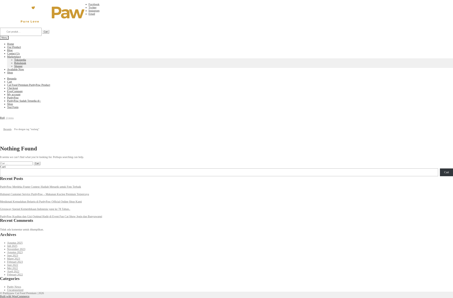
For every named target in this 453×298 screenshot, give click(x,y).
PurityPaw (13, 97)
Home (10, 43)
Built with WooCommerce (14, 296)
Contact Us (13, 53)
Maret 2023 (13, 258)
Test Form (12, 107)
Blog (10, 50)
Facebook (93, 4)
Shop (10, 72)
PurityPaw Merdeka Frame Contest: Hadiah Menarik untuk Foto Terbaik (40, 186)
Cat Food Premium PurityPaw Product (28, 84)
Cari (46, 31)
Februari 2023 (15, 261)
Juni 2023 (12, 255)
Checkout (12, 88)
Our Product (14, 47)
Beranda (11, 78)
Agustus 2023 (15, 252)
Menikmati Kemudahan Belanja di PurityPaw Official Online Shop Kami (41, 201)
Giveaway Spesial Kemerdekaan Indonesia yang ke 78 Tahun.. (35, 209)
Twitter (92, 7)
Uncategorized (15, 289)
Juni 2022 (12, 265)
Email (91, 13)
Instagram (93, 10)
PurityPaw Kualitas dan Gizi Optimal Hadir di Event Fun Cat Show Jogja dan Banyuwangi (51, 216)
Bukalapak (20, 63)
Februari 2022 (15, 274)
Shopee (18, 66)
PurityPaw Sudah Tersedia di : (24, 100)
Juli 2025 (12, 245)
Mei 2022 (12, 268)
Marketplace (14, 56)
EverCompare (15, 91)
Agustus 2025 (15, 242)
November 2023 (16, 249)
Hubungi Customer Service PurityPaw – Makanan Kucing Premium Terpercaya (44, 194)
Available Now (15, 69)
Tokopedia (20, 59)
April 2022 (13, 271)
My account (13, 94)
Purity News (14, 286)
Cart (9, 81)
